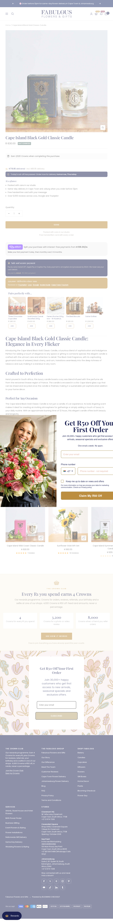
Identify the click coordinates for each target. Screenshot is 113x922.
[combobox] (68, 471)
